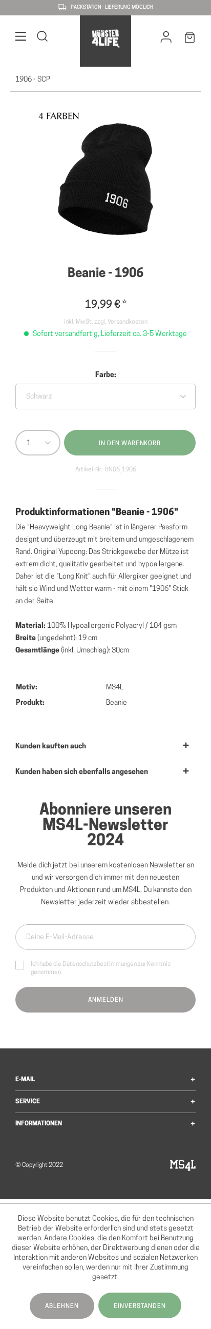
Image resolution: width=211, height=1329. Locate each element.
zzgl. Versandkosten (120, 322)
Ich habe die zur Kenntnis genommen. (101, 968)
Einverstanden (140, 1306)
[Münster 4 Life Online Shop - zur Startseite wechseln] (105, 38)
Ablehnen (62, 1306)
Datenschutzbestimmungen (99, 964)
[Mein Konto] (166, 39)
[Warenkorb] (190, 39)
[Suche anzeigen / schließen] (42, 38)
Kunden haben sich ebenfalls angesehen (81, 772)
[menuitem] (21, 38)
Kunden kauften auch (50, 746)
